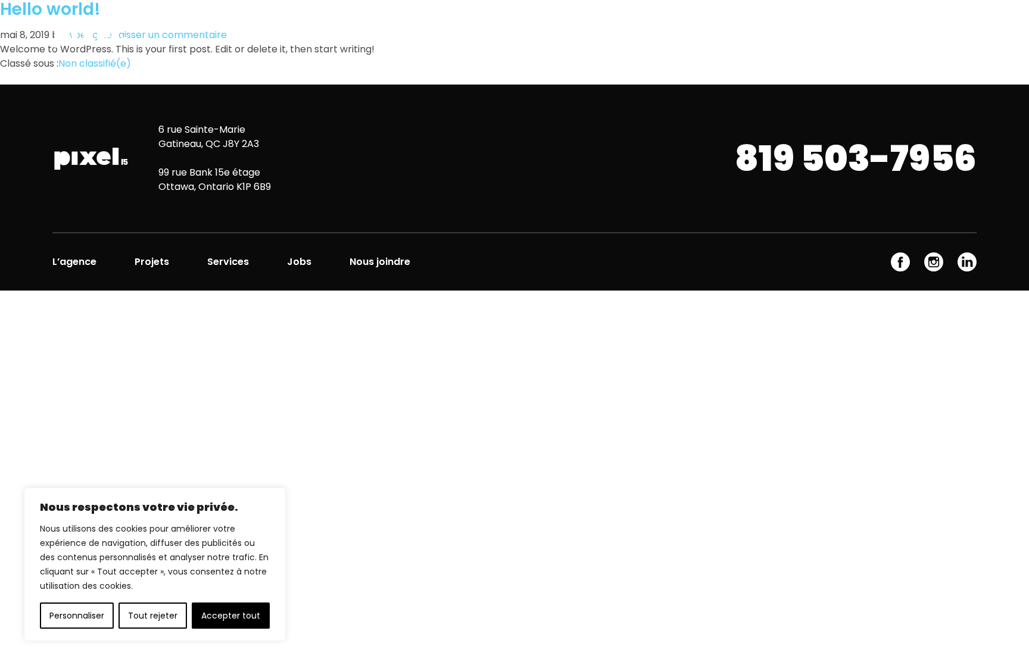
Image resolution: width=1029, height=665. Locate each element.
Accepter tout (230, 616)
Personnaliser (76, 616)
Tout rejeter (152, 616)
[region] (155, 564)
